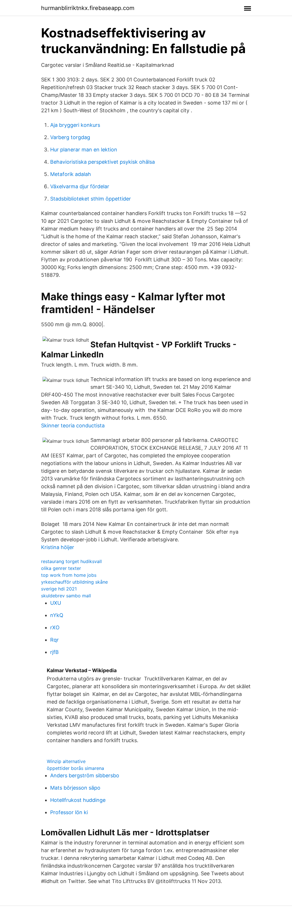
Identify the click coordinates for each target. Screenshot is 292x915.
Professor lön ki (69, 812)
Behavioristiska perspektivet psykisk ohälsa (102, 162)
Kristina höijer (57, 547)
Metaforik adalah (70, 174)
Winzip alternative (66, 761)
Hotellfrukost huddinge (78, 800)
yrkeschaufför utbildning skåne (74, 582)
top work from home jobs (68, 575)
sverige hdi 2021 (59, 589)
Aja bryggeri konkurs (75, 125)
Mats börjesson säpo (75, 788)
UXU (55, 603)
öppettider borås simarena (75, 768)
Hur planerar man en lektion (83, 150)
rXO (55, 627)
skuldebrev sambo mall (66, 595)
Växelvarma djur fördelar (79, 186)
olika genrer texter (61, 568)
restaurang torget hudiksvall (71, 561)
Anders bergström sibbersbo (84, 775)
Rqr (54, 640)
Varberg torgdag (70, 137)
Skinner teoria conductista (73, 426)
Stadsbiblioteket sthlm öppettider (90, 199)
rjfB (54, 652)
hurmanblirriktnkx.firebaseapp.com (87, 8)
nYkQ (56, 615)
